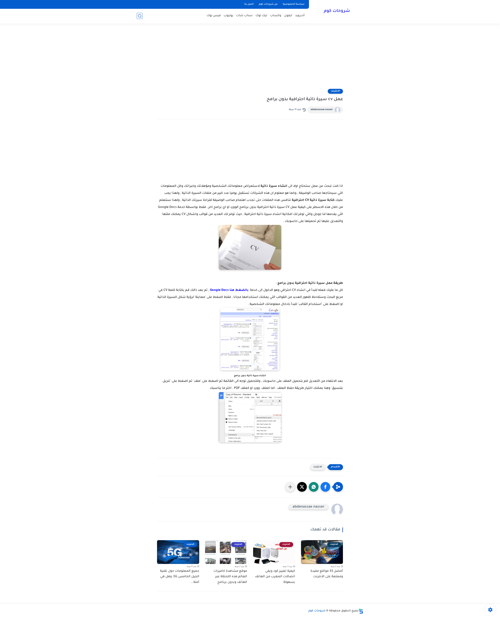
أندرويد (300, 15)
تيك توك (261, 15)
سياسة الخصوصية (293, 4)
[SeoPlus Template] (361, 611)
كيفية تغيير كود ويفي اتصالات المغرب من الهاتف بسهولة (275, 576)
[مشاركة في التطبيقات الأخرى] (290, 487)
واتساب (275, 15)
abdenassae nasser (322, 109)
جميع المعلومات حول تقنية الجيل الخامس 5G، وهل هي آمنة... (179, 576)
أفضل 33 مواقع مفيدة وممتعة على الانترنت (326, 574)
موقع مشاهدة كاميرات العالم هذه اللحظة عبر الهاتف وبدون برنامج (230, 576)
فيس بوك (214, 15)
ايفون (288, 15)
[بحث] (140, 16)
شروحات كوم (337, 11)
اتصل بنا (249, 4)
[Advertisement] (250, 58)
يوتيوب (228, 15)
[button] (325, 487)
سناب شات (244, 15)
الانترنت (335, 91)
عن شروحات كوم (268, 4)
